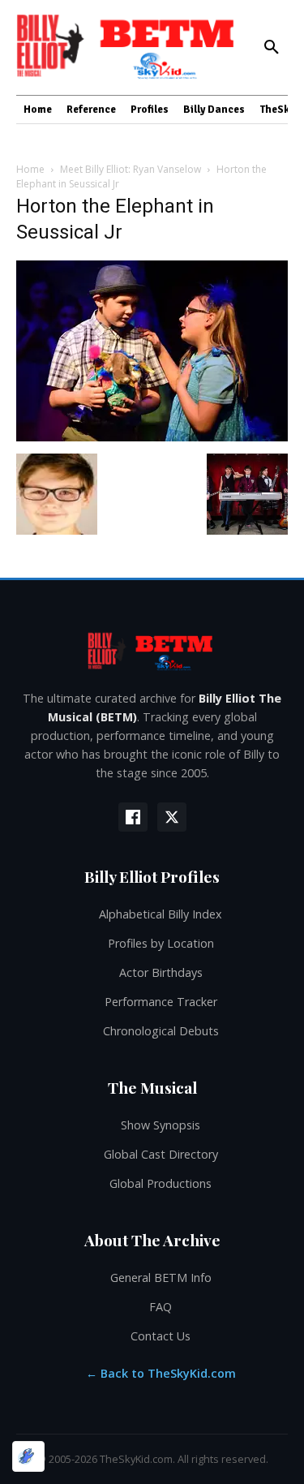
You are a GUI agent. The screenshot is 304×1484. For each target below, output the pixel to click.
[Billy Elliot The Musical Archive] (152, 650)
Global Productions (160, 1183)
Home (30, 169)
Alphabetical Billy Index (160, 914)
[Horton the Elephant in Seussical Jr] (152, 437)
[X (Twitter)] (171, 817)
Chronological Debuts (161, 1031)
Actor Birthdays (161, 972)
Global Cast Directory (161, 1154)
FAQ (160, 1306)
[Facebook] (133, 817)
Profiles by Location (161, 943)
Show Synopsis (160, 1125)
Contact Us (161, 1336)
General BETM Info (161, 1277)
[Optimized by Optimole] (28, 1456)
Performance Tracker (161, 1001)
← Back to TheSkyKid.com (161, 1373)
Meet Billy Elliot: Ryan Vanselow (130, 169)
